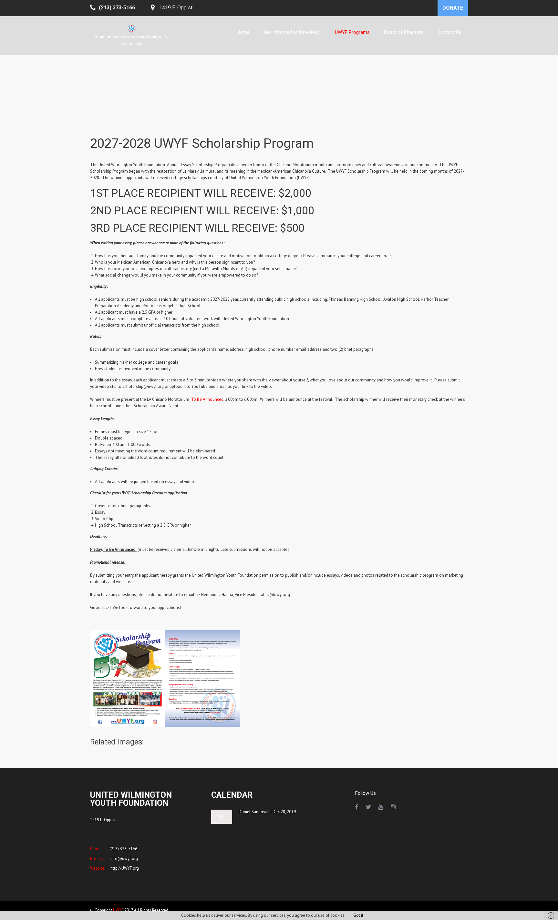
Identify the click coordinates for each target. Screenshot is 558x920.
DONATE (452, 8)
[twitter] (368, 807)
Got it (358, 915)
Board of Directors (403, 32)
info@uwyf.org (123, 858)
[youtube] (380, 807)
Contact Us (449, 32)
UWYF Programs (352, 32)
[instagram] (393, 807)
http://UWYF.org (124, 868)
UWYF (118, 910)
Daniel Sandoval (254, 811)
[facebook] (356, 807)
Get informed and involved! (292, 32)
